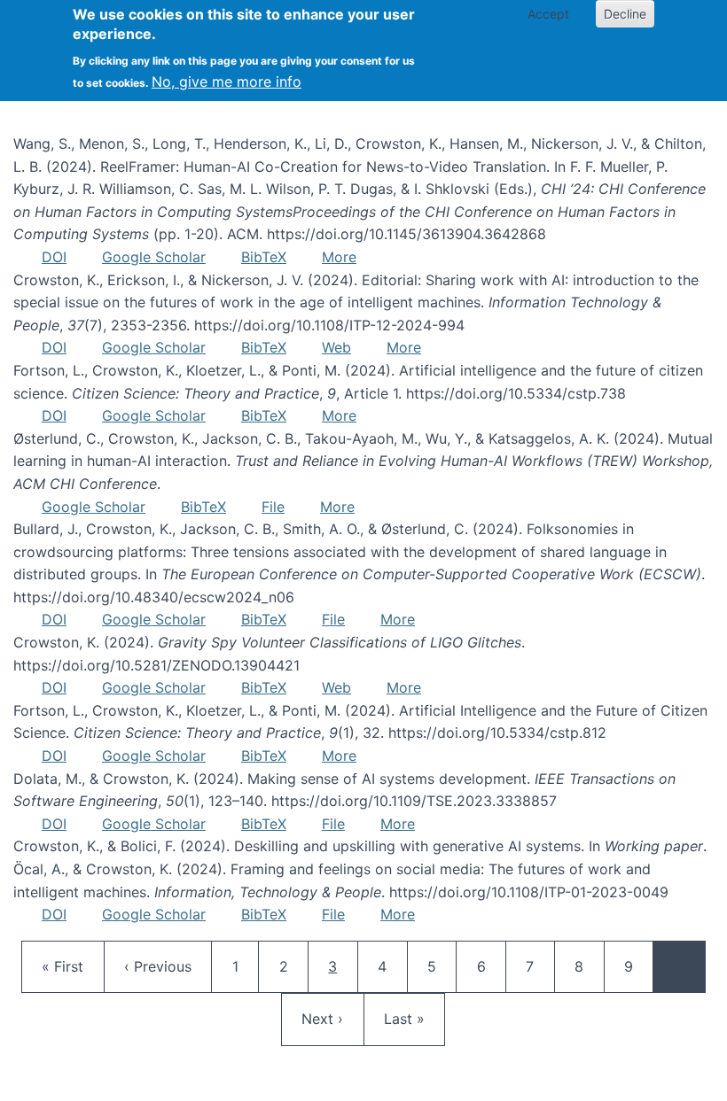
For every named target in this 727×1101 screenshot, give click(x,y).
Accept (548, 13)
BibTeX (263, 257)
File (273, 507)
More (339, 257)
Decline (625, 13)
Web (336, 347)
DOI (54, 257)
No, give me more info (226, 81)
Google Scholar (154, 257)
